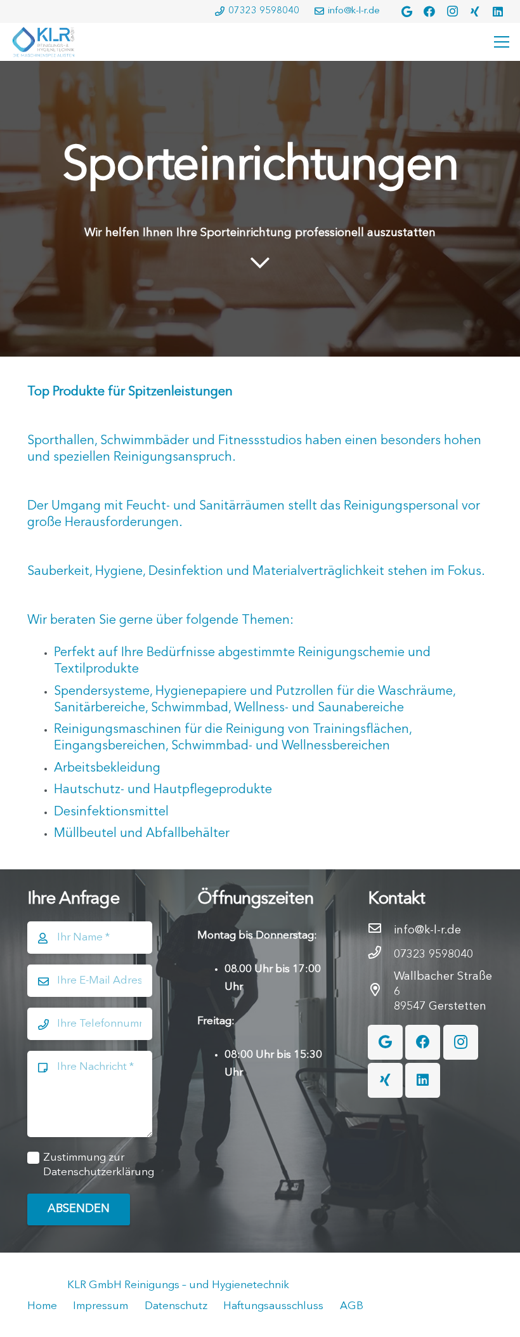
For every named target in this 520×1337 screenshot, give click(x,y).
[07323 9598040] (381, 954)
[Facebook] (429, 11)
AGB (351, 1306)
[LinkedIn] (497, 11)
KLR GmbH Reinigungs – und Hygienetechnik (178, 1285)
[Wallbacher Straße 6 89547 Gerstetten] (381, 992)
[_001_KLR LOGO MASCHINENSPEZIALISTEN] (43, 42)
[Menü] (499, 42)
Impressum (100, 1306)
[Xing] (475, 11)
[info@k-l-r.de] (381, 930)
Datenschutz (176, 1306)
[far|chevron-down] (260, 264)
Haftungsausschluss (273, 1306)
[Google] (406, 11)
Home (42, 1306)
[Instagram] (452, 11)
